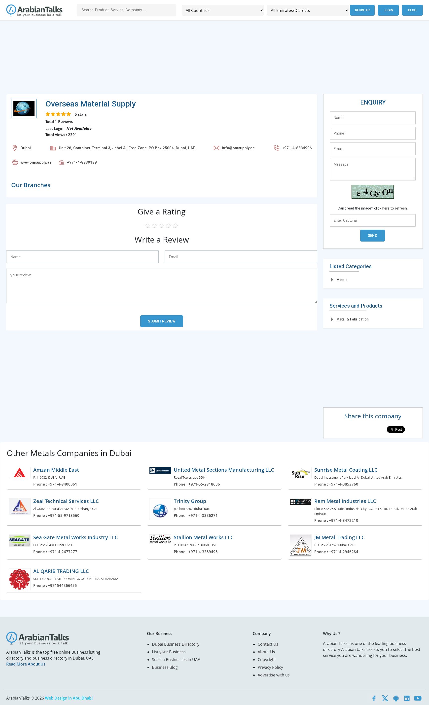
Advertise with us (274, 675)
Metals (342, 280)
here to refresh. (395, 208)
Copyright (267, 659)
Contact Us (268, 644)
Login (388, 10)
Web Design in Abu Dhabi (69, 698)
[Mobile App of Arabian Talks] (396, 698)
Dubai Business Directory (175, 644)
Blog (412, 10)
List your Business (169, 652)
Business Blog (165, 667)
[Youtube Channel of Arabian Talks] (418, 698)
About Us (266, 652)
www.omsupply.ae (36, 162)
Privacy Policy (270, 667)
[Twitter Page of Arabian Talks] (385, 698)
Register (362, 10)
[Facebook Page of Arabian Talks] (374, 698)
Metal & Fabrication (352, 319)
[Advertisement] (155, 59)
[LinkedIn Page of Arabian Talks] (407, 698)
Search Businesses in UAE (176, 659)
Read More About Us (25, 664)
